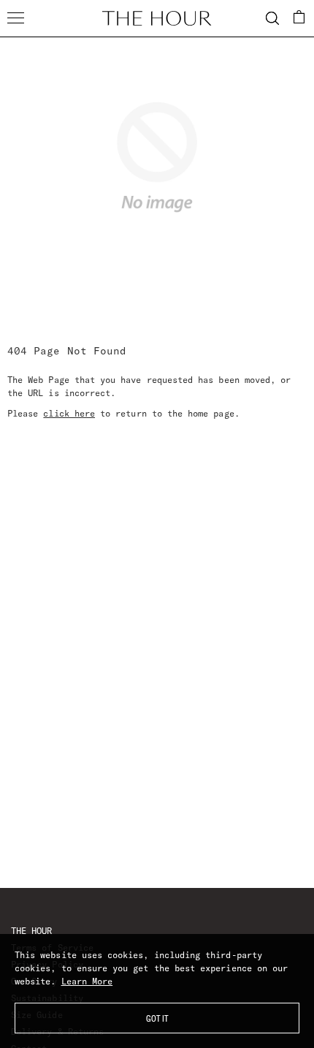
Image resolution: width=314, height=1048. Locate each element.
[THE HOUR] (157, 18)
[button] (299, 17)
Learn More (87, 981)
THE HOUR (31, 930)
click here (69, 413)
